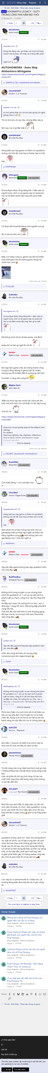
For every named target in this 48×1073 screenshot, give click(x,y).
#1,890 (44, 472)
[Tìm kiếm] (45, 2)
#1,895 (44, 679)
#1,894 (44, 634)
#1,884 (44, 184)
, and (23, 82)
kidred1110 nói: (10, 107)
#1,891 (44, 502)
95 (24, 23)
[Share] (38, 39)
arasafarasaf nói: (10, 509)
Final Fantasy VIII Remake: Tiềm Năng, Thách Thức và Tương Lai (25, 965)
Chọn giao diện (9, 1040)
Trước (10, 23)
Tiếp (38, 23)
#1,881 (44, 39)
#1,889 (44, 395)
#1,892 (44, 561)
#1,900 (44, 874)
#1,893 (44, 586)
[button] (23, 1044)
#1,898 (44, 798)
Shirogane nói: (9, 311)
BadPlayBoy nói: (10, 686)
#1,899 (44, 832)
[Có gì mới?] (40, 2)
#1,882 (44, 100)
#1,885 (44, 220)
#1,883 (44, 145)
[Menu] (3, 2)
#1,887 (44, 304)
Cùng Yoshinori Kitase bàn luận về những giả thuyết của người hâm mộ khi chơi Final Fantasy (26, 934)
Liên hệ (4, 1049)
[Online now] (6, 33)
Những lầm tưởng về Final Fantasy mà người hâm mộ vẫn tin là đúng (24, 919)
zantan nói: (8, 640)
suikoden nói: (9, 46)
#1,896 (44, 737)
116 (32, 23)
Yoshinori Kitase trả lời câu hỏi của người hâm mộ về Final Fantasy (26, 951)
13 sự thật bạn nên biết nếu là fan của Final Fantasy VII (24, 979)
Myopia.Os (8, 18)
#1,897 (44, 762)
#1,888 (44, 362)
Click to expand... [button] (24, 443)
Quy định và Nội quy (9, 1054)
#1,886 (44, 251)
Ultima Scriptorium (27, 923)
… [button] (20, 23)
